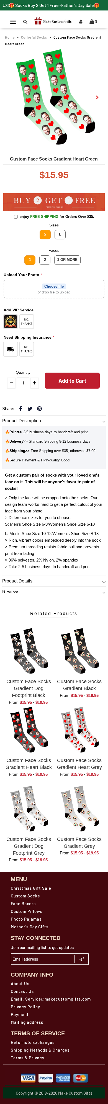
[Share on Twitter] (30, 408)
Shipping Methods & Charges (40, 1049)
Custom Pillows (26, 911)
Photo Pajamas (26, 918)
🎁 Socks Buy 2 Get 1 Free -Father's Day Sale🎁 (54, 5)
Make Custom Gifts (75, 1092)
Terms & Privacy (27, 1057)
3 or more (67, 260)
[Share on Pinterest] (39, 408)
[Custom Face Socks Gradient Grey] (79, 809)
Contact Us (22, 991)
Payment (20, 1014)
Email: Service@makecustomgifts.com (51, 998)
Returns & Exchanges (33, 1042)
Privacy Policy (25, 1006)
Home (10, 37)
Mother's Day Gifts (29, 926)
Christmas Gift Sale (31, 888)
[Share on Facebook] (21, 408)
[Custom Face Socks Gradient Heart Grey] (79, 730)
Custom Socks (25, 895)
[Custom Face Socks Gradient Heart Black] (28, 730)
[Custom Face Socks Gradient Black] (79, 651)
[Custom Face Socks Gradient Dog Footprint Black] (28, 651)
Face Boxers (23, 903)
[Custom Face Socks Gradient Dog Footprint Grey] (28, 809)
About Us (20, 983)
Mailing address (27, 1022)
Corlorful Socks (34, 37)
